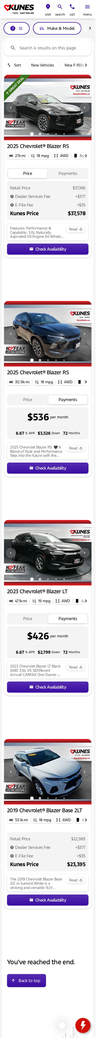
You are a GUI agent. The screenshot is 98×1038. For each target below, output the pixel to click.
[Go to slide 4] (56, 134)
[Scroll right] (89, 28)
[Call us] (72, 7)
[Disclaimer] (12, 196)
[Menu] (87, 7)
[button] (48, 9)
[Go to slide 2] (40, 134)
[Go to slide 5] (64, 134)
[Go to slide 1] (32, 134)
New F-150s (74, 65)
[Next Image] (85, 108)
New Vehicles (42, 65)
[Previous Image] (11, 108)
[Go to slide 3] (48, 134)
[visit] (48, 7)
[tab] (27, 173)
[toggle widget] (82, 1025)
